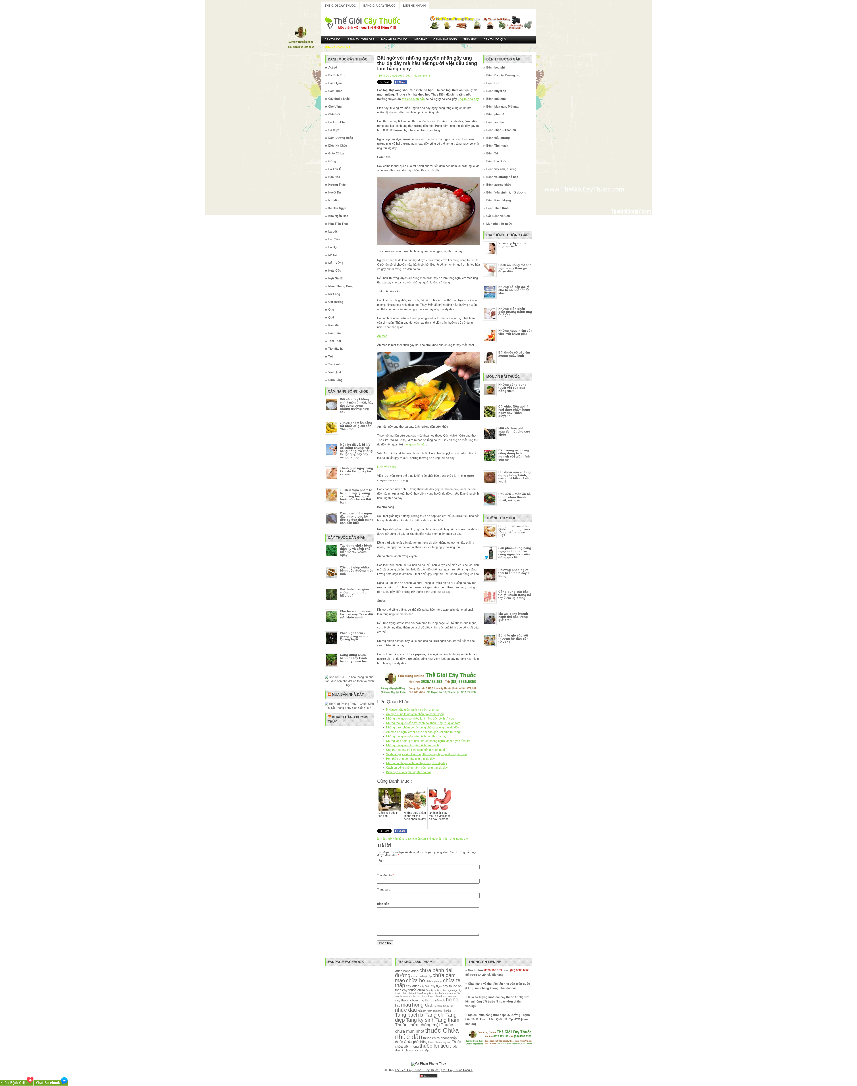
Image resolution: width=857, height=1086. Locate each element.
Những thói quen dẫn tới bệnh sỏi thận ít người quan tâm (423, 723)
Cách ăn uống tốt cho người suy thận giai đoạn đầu (515, 268)
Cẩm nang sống (445, 39)
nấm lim (422, 1010)
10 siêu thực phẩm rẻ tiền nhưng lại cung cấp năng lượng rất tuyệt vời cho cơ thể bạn (356, 496)
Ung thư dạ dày (459, 838)
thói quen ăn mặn (415, 444)
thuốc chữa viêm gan (439, 1042)
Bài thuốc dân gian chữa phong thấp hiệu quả (354, 592)
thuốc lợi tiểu (434, 1046)
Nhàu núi (448, 1005)
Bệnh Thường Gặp (360, 39)
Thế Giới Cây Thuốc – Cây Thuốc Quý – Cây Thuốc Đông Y (434, 1070)
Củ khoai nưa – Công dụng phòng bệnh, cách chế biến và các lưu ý (514, 476)
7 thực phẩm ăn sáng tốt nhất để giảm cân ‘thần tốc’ (356, 426)
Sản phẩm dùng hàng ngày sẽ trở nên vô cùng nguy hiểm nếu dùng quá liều (514, 552)
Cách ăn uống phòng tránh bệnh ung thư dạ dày (417, 767)
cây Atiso (412, 986)
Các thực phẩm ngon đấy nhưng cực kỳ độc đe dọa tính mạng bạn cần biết (356, 518)
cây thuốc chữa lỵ (415, 990)
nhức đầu (406, 1010)
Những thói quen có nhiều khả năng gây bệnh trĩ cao (420, 718)
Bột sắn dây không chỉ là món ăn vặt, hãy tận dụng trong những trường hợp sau (356, 405)
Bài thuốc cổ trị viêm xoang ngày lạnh (514, 354)
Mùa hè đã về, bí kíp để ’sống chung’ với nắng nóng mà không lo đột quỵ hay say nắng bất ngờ (356, 451)
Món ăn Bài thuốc (394, 39)
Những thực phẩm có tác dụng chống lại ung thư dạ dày (422, 727)
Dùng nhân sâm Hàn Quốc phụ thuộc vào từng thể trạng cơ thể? (514, 530)
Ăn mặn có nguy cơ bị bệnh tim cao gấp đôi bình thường (423, 732)
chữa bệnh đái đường (423, 973)
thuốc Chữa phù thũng (411, 1042)
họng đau (423, 1005)
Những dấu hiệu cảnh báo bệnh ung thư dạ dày (416, 763)
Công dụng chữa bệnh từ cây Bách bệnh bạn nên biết (354, 658)
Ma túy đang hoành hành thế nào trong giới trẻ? (513, 617)
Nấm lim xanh (434, 1010)
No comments (422, 75)
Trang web (383, 889)
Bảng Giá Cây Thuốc (379, 5)
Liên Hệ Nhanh (414, 5)
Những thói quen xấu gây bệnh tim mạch (412, 745)
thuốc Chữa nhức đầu (427, 1033)
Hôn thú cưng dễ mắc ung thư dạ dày (410, 758)
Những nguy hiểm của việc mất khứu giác (515, 332)
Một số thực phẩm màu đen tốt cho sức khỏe (514, 431)
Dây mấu (440, 1000)
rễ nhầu (447, 1010)
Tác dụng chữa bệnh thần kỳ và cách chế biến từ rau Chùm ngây (356, 550)
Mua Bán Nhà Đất (348, 694)
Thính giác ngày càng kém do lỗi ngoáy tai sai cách (356, 471)
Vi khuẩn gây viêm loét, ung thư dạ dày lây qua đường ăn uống (427, 754)
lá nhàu (438, 1005)
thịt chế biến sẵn (413, 99)
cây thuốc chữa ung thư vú (414, 1000)
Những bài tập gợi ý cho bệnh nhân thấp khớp (513, 290)
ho (449, 1000)
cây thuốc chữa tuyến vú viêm (440, 996)
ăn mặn (381, 838)
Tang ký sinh (420, 1020)
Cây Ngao (436, 986)
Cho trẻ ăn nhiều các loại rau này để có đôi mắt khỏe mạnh (356, 614)
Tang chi (435, 1015)
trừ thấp (424, 1050)
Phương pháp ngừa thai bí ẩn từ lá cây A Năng (513, 573)
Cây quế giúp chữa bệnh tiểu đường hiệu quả (356, 570)
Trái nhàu (414, 1050)
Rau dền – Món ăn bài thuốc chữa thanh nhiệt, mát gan (515, 497)
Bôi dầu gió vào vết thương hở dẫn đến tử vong (513, 638)
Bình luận (383, 903)
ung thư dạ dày (468, 99)
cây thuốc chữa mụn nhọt (443, 990)
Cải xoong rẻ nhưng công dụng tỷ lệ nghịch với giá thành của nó (514, 454)
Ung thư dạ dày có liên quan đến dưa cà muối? (416, 749)
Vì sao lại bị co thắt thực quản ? (513, 244)
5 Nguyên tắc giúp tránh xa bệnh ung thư (412, 709)
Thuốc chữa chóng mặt (417, 1024)
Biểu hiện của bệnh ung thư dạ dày (408, 772)
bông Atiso (410, 971)
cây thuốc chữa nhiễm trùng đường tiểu (428, 991)
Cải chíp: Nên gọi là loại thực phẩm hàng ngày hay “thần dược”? (514, 411)
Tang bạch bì (409, 1015)
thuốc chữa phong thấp (440, 1038)
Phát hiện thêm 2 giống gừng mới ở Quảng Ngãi (354, 636)
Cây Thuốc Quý (495, 39)
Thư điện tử (385, 875)
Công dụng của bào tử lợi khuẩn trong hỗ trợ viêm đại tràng (514, 595)
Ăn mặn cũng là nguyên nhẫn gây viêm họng (415, 714)
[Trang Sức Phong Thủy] (428, 694)
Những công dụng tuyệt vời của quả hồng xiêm (512, 388)
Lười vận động (386, 466)
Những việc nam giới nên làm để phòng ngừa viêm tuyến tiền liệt (428, 741)
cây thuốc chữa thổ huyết (409, 996)
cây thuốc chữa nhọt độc (447, 993)
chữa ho (415, 980)
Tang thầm (447, 1020)
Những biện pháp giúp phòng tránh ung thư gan (515, 312)
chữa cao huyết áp (421, 976)
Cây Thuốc (333, 39)
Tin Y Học (470, 39)
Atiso (398, 971)
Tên (380, 861)
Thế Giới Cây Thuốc (340, 5)
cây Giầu (425, 986)
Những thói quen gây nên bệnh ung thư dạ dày (416, 736)
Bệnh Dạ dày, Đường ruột (394, 75)
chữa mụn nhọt (434, 981)
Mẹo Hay (420, 39)
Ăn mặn (382, 336)
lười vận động (396, 838)
